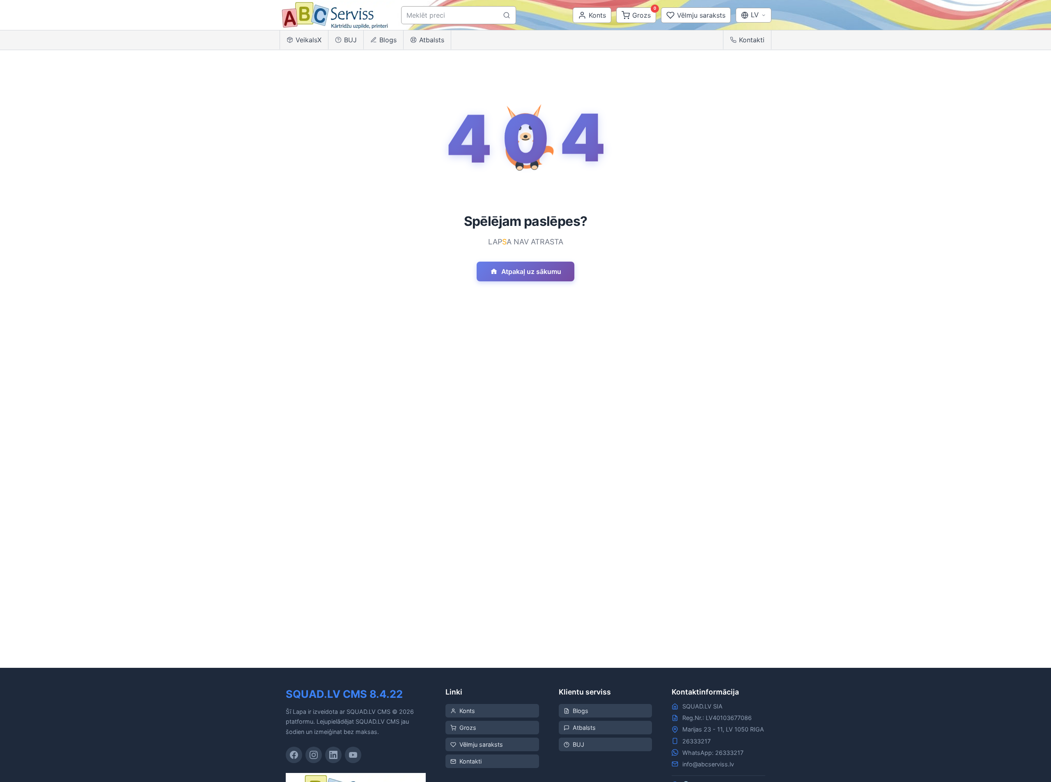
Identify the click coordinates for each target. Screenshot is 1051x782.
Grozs (467, 727)
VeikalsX (308, 40)
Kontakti (751, 40)
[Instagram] (313, 755)
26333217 (696, 741)
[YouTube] (353, 755)
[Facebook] (294, 755)
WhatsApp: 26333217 (713, 752)
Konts (467, 710)
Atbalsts (431, 40)
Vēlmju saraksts (481, 744)
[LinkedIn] (333, 755)
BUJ (350, 40)
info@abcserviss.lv (708, 764)
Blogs (388, 40)
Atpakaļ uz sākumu (531, 271)
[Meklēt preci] (506, 15)
